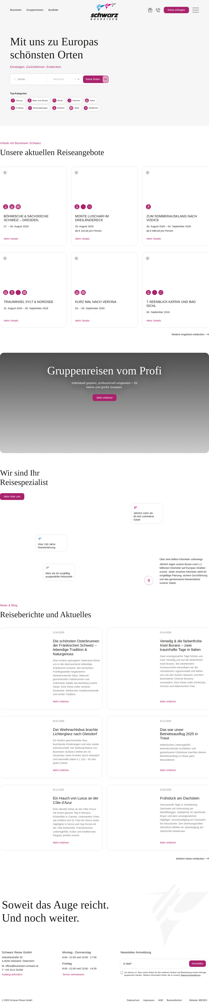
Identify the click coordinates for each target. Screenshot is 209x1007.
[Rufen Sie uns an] (158, 10)
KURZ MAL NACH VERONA (95, 302)
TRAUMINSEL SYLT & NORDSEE (28, 302)
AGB (160, 1000)
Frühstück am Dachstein (179, 798)
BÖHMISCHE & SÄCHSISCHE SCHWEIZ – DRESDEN (26, 218)
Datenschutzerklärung (190, 975)
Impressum (148, 1000)
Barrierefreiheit (174, 1000)
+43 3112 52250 (14, 969)
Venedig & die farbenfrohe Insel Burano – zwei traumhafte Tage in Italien (181, 645)
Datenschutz (133, 1000)
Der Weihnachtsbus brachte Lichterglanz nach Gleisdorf (75, 731)
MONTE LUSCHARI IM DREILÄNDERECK (92, 218)
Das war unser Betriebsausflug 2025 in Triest (179, 733)
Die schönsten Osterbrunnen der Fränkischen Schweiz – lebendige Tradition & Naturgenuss (76, 647)
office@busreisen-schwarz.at (21, 966)
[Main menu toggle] (195, 10)
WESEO (203, 1000)
